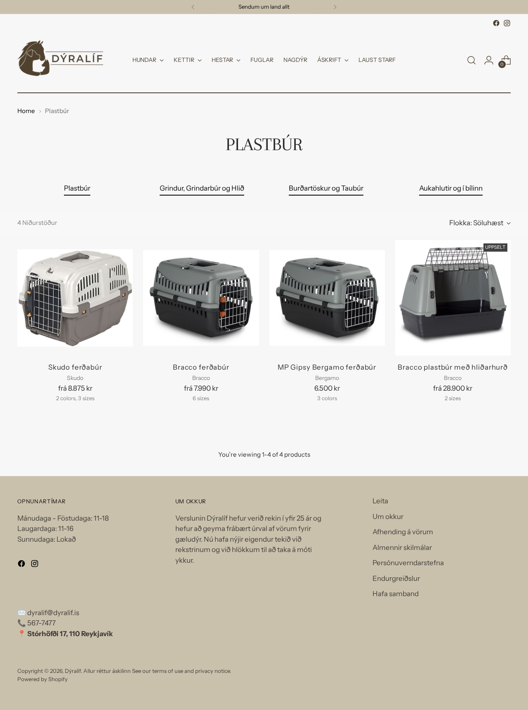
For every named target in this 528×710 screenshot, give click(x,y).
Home (26, 111)
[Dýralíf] (60, 60)
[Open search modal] (471, 60)
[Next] (335, 7)
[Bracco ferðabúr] (201, 298)
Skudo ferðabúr (75, 367)
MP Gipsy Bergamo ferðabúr (327, 367)
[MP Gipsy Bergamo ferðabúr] (327, 298)
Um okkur (387, 516)
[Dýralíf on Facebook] (496, 23)
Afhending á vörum (402, 532)
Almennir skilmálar (402, 547)
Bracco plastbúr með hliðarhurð (453, 367)
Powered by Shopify (42, 679)
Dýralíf (73, 671)
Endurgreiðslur (396, 578)
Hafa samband (395, 594)
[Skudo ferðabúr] (75, 298)
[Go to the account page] (489, 60)
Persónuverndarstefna (408, 563)
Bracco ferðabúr (201, 367)
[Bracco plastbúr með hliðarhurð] (453, 298)
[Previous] (193, 7)
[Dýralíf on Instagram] (507, 23)
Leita (380, 501)
